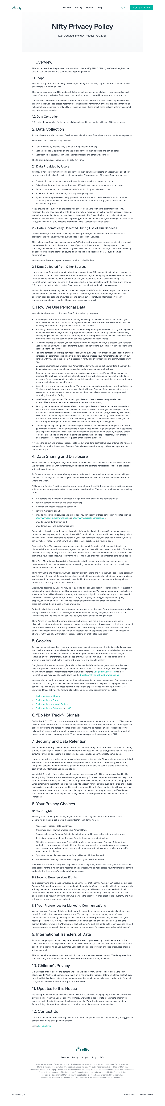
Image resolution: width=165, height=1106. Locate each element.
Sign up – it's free (141, 7)
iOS (69, 708)
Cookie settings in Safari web (49, 708)
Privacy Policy (129, 1094)
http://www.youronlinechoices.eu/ (89, 518)
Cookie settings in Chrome (48, 696)
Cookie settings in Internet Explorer (52, 704)
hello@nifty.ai (44, 1026)
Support (90, 7)
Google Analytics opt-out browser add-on (99, 675)
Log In (122, 7)
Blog (100, 7)
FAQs (102, 1057)
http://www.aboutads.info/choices (52, 518)
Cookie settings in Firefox (48, 700)
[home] (32, 8)
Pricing (78, 7)
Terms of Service (146, 1094)
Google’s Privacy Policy (105, 672)
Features (67, 7)
